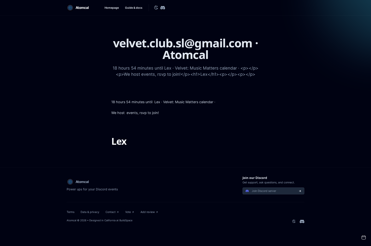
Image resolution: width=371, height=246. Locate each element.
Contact (111, 212)
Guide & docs (133, 7)
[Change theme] (156, 7)
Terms (70, 212)
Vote (128, 212)
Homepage (112, 7)
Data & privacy (90, 212)
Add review (147, 212)
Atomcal (71, 220)
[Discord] (162, 7)
